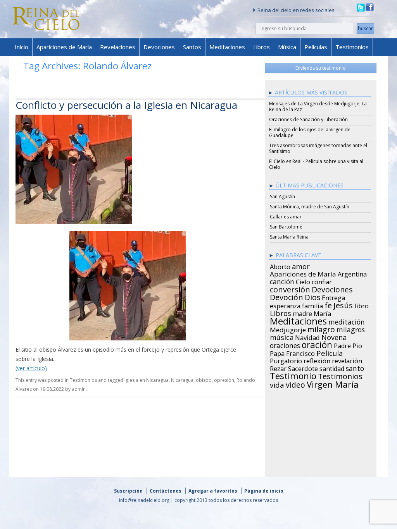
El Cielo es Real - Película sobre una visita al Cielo (316, 164)
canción (282, 280)
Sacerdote (303, 367)
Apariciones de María (64, 47)
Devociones (159, 47)
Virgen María (333, 383)
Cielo (303, 281)
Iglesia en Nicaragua (146, 380)
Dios (312, 296)
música (281, 336)
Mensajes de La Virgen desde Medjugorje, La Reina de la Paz (318, 106)
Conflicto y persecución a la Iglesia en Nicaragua (126, 105)
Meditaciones (227, 47)
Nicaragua (182, 380)
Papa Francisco (292, 352)
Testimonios (352, 47)
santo (355, 367)
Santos (192, 47)
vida (277, 384)
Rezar (278, 367)
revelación (347, 360)
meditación (346, 321)
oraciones (285, 344)
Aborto (280, 266)
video (295, 384)
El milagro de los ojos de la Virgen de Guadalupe (309, 132)
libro (361, 305)
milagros (351, 328)
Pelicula (329, 352)
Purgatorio (286, 360)
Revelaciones (117, 47)
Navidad (307, 336)
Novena (334, 336)
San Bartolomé (286, 226)
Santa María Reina (289, 237)
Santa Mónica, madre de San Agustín (309, 206)
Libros (261, 47)
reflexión (317, 360)
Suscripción (128, 491)
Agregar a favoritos (212, 491)
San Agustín (282, 196)
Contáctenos (165, 491)
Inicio (21, 47)
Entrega (333, 297)
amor (301, 265)
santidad (331, 367)
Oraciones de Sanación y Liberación (308, 119)
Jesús (343, 304)
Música (287, 47)
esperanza (285, 305)
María (322, 312)
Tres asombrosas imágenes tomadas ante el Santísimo (318, 148)
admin (79, 389)
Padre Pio (348, 345)
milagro (321, 328)
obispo (204, 380)
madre (302, 312)
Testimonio (293, 375)
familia (312, 305)
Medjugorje (288, 329)
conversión (290, 288)
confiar (322, 281)
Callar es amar (286, 216)
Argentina (352, 273)
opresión (224, 380)
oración (317, 344)
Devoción (286, 296)
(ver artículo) (31, 368)
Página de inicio (263, 491)
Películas (315, 47)
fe (328, 304)
